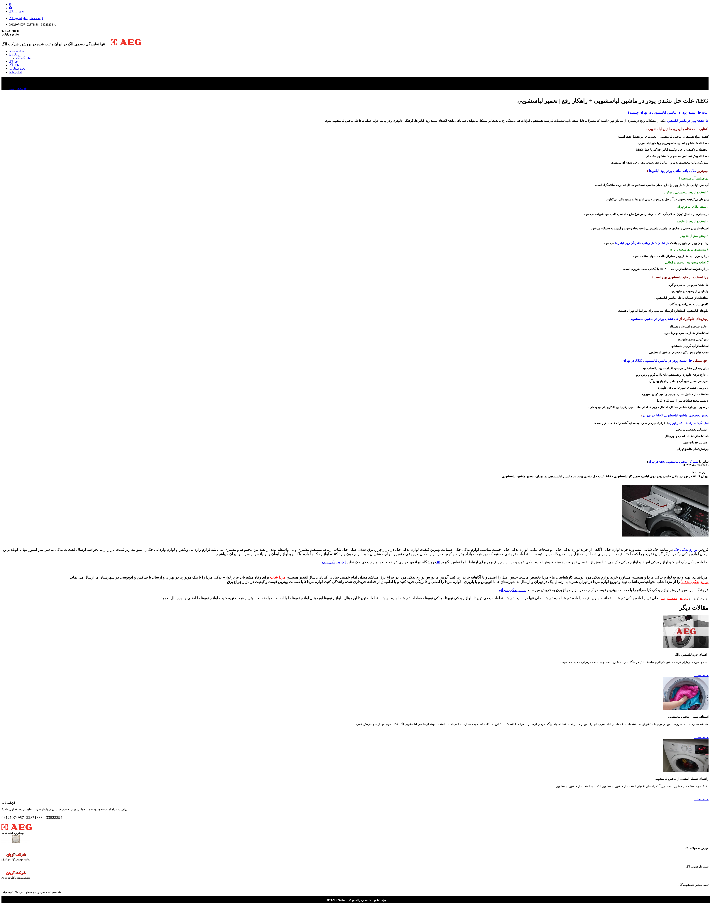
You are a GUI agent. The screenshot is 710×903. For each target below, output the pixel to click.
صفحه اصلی (16, 51)
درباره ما (14, 54)
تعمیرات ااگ (16, 11)
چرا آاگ (13, 61)
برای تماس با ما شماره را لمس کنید (366, 900)
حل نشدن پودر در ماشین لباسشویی (687, 120)
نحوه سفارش (17, 68)
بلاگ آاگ (14, 65)
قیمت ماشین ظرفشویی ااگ (26, 18)
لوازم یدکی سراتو (512, 590)
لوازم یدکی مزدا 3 (695, 582)
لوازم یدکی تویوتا (674, 598)
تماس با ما (15, 72)
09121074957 (336, 900)
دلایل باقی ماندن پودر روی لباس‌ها (672, 171)
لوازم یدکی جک (685, 549)
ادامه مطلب (701, 675)
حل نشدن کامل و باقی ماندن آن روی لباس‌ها (642, 243)
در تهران (628, 360)
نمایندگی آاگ (23, 58)
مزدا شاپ (278, 577)
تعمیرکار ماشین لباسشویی (682, 461)
